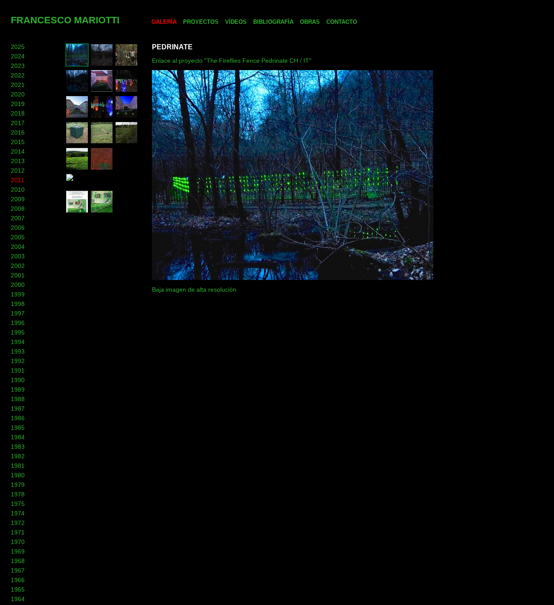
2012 (18, 170)
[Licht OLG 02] (101, 116)
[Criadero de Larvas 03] (101, 142)
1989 (18, 389)
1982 (18, 456)
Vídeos (236, 22)
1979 (18, 484)
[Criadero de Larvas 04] (77, 142)
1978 (18, 494)
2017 (18, 122)
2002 (18, 265)
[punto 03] (126, 64)
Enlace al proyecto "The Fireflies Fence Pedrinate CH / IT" (231, 60)
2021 (18, 84)
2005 (18, 237)
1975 (18, 503)
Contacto (341, 22)
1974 (18, 513)
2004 (18, 246)
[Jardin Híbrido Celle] (101, 90)
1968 (18, 560)
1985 (18, 427)
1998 (18, 303)
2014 (18, 151)
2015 (18, 141)
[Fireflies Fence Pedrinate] (103, 184)
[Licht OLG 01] (126, 116)
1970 (18, 541)
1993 (18, 351)
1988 (18, 399)
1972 (18, 522)
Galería (164, 22)
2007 (18, 218)
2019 (18, 103)
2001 (18, 275)
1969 (18, 551)
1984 (18, 437)
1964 (18, 598)
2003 (18, 256)
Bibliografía (273, 22)
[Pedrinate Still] (101, 168)
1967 (18, 570)
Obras (310, 22)
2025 (18, 46)
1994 (18, 341)
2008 (18, 208)
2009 (18, 199)
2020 (18, 94)
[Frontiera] (77, 64)
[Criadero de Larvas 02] (126, 142)
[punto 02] (77, 90)
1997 (18, 313)
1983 (18, 446)
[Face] (101, 211)
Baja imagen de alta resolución (194, 289)
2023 (18, 65)
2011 (17, 180)
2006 (18, 227)
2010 (18, 189)
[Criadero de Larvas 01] (77, 168)
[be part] (77, 211)
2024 (18, 56)
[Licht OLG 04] (126, 90)
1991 (18, 370)
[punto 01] (101, 64)
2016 (18, 132)
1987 (18, 408)
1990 (18, 380)
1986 (18, 418)
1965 (18, 589)
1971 (18, 532)
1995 (18, 332)
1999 (18, 294)
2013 (18, 161)
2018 (18, 113)
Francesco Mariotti (65, 20)
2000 (18, 284)
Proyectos (201, 22)
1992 (18, 360)
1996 (18, 322)
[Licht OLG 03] (77, 116)
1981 (18, 465)
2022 (18, 75)
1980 (18, 475)
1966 (18, 579)
